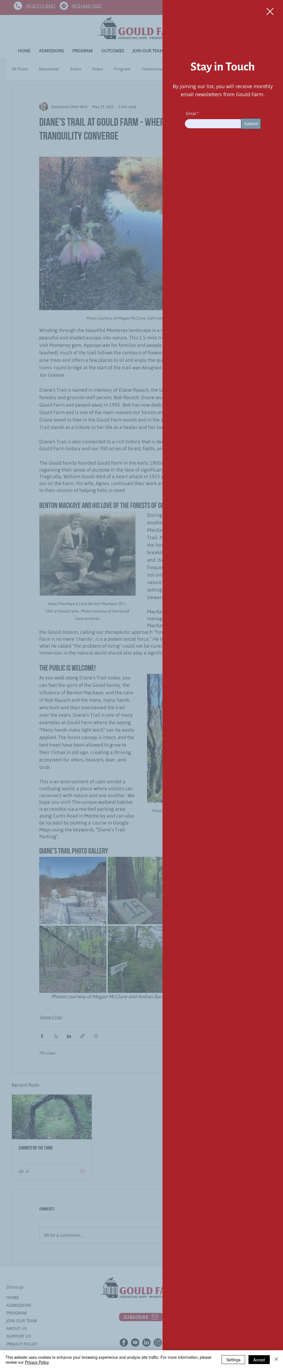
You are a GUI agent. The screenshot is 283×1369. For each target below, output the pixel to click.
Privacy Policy (37, 1362)
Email (191, 113)
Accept (259, 1359)
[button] (270, 11)
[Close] (276, 1360)
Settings (233, 1359)
